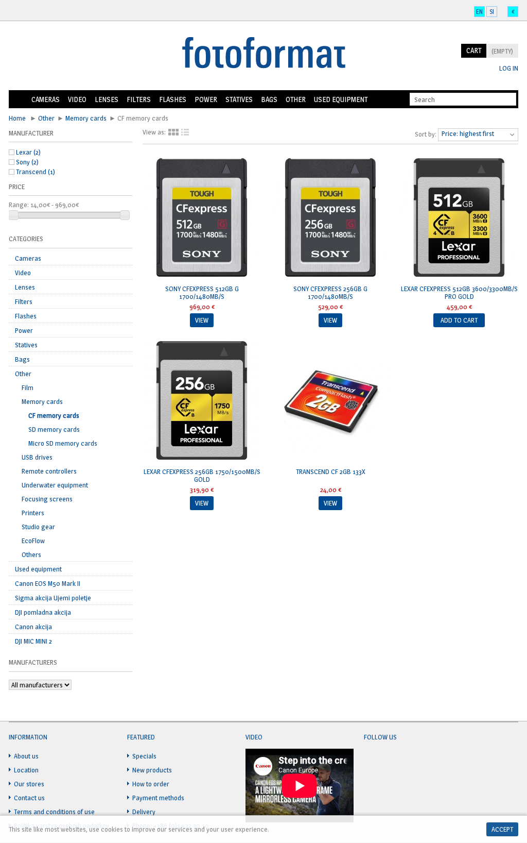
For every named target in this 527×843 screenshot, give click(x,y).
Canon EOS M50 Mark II (47, 583)
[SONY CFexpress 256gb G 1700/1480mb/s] (330, 218)
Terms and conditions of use (54, 811)
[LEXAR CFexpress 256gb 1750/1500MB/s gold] (202, 401)
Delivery (143, 811)
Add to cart (459, 320)
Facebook (372, 762)
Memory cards (86, 118)
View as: (154, 132)
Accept (502, 829)
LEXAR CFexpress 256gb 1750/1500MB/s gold (202, 475)
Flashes (172, 99)
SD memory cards (54, 429)
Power (206, 99)
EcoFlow (33, 540)
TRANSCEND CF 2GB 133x (330, 471)
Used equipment (340, 99)
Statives (239, 99)
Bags (269, 99)
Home (18, 99)
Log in (508, 68)
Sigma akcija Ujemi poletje (53, 598)
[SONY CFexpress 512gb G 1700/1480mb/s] (202, 218)
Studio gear (38, 526)
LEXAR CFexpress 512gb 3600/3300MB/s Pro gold (459, 292)
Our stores (29, 784)
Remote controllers (49, 471)
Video (77, 99)
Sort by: (425, 134)
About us (26, 756)
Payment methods (158, 798)
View (201, 320)
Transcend (35, 171)
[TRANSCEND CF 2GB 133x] (330, 401)
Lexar (28, 152)
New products (152, 770)
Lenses (106, 99)
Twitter (391, 762)
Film (27, 387)
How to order (150, 784)
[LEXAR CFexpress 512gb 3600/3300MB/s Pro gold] (459, 218)
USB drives (37, 457)
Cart (473, 50)
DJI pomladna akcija (43, 612)
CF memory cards (53, 415)
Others (31, 554)
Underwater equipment (55, 485)
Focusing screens (47, 499)
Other (296, 99)
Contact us (29, 798)
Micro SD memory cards (62, 443)
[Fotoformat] (263, 53)
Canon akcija (33, 626)
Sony (27, 162)
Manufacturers (33, 662)
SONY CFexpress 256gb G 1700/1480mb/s (330, 292)
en (479, 11)
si (491, 11)
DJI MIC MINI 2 (33, 641)
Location (26, 770)
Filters (139, 99)
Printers (33, 513)
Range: (19, 204)
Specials (144, 756)
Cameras (45, 99)
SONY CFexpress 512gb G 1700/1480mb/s (202, 292)
